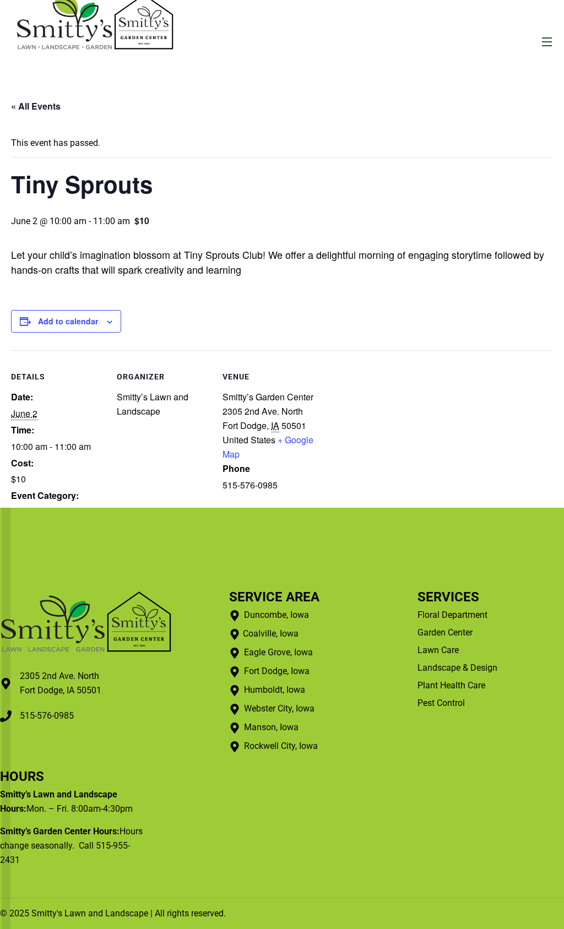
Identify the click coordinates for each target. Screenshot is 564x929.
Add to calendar (68, 321)
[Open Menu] (547, 41)
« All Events (36, 106)
